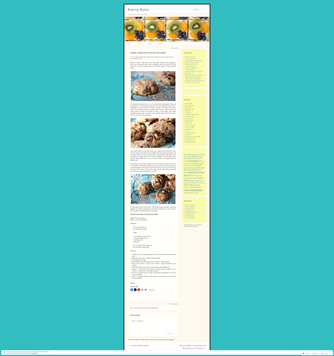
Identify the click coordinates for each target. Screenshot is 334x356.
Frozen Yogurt (189, 125)
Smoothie (186, 182)
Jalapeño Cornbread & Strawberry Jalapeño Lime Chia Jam (194, 81)
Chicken (198, 158)
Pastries (187, 129)
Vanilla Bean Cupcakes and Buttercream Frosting (193, 346)
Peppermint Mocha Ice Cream (193, 71)
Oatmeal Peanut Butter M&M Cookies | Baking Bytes (146, 308)
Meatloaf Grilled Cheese (192, 62)
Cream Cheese (187, 165)
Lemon (198, 167)
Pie (186, 131)
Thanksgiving (197, 185)
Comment (170, 333)
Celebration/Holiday (190, 114)
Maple (202, 167)
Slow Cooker (188, 140)
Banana (202, 154)
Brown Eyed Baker (190, 207)
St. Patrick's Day (201, 182)
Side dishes (188, 138)
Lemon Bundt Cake (138, 345)
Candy (187, 113)
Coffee (202, 163)
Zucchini (197, 192)
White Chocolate (138, 58)
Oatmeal (192, 175)
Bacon (194, 154)
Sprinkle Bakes (189, 216)
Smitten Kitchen (189, 214)
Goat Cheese (198, 165)
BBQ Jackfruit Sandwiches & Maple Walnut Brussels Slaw (193, 78)
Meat (185, 170)
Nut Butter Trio (189, 73)
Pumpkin (191, 180)
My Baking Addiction (191, 212)
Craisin (167, 57)
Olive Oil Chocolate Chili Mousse (194, 75)
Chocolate (193, 160)
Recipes (150, 43)
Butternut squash (192, 158)
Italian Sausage (192, 167)
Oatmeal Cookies (198, 175)
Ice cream (188, 127)
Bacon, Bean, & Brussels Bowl (193, 60)
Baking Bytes (138, 9)
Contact (160, 43)
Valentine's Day (187, 187)
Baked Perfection (190, 205)
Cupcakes (188, 120)
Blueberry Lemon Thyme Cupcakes (190, 58)
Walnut (185, 192)
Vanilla (192, 187)
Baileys (198, 154)
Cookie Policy (34, 353)
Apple (190, 154)
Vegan (187, 189)
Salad (187, 134)
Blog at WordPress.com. (189, 224)
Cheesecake (188, 116)
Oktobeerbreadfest (188, 178)
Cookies (153, 57)
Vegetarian (197, 189)
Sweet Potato (188, 185)
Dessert (157, 57)
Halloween (186, 167)
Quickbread (188, 133)
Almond (186, 154)
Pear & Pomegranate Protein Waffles (191, 68)
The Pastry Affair (190, 217)
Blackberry (189, 156)
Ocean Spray (141, 218)
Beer (185, 156)
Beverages (188, 105)
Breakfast (188, 109)
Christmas (189, 163)
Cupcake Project (189, 208)
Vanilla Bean (198, 187)
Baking (149, 57)
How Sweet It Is (189, 210)
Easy (193, 165)
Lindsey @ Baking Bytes (140, 57)
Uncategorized (189, 142)
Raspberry (197, 180)
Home (129, 43)
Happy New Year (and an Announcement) (191, 65)
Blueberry (195, 156)
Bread (187, 107)
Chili (201, 158)
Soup (190, 183)
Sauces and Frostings (191, 136)
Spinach (194, 182)
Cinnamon (196, 163)
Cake (186, 111)
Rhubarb (202, 180)
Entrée (187, 124)
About (139, 43)
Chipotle (186, 161)
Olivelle (195, 178)
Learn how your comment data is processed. (162, 339)
